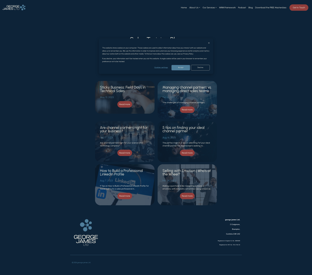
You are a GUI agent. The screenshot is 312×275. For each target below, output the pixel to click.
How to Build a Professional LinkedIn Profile (121, 172)
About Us (193, 7)
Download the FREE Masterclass (270, 7)
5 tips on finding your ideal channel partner (183, 129)
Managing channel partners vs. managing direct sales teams (187, 89)
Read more (124, 104)
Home (184, 7)
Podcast (242, 7)
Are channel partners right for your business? (124, 129)
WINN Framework (227, 7)
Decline (200, 68)
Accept (180, 68)
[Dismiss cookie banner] (209, 43)
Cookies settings (161, 68)
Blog (251, 7)
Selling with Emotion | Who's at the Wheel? (186, 172)
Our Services (209, 7)
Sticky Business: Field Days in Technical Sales (122, 89)
